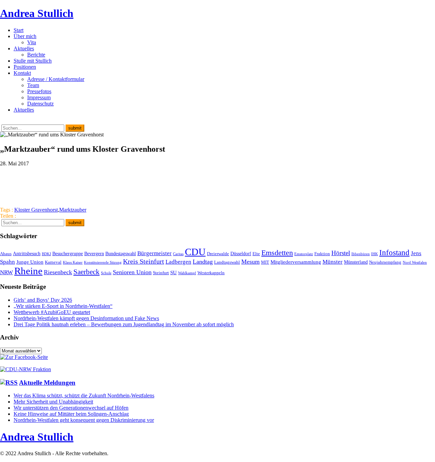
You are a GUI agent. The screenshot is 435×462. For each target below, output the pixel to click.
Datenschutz (40, 103)
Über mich (25, 36)
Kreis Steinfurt (143, 261)
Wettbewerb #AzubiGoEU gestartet (52, 312)
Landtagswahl (227, 262)
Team (33, 85)
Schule (106, 273)
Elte (256, 253)
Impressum (39, 97)
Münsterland (356, 262)
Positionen (25, 67)
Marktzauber (72, 210)
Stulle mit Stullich (33, 61)
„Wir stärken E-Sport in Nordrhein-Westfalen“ (63, 306)
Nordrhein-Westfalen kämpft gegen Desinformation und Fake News (86, 318)
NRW (6, 272)
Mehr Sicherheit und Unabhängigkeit (53, 402)
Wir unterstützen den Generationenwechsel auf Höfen (71, 408)
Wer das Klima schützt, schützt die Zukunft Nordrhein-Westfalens (84, 395)
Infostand (394, 252)
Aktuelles (24, 48)
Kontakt (22, 73)
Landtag (203, 261)
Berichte (36, 54)
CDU (195, 251)
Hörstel (340, 253)
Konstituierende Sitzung (103, 262)
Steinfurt (161, 272)
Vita (31, 42)
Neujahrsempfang (385, 262)
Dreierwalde (218, 253)
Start (18, 30)
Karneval (53, 262)
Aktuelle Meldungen (47, 382)
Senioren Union (132, 272)
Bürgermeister (154, 253)
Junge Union (30, 262)
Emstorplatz (303, 254)
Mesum (250, 261)
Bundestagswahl (120, 253)
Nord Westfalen (415, 262)
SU (173, 272)
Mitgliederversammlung (296, 262)
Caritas (178, 254)
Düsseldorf (240, 253)
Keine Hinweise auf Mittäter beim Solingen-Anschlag (71, 414)
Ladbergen (178, 262)
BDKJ (46, 254)
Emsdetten (277, 252)
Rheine (28, 270)
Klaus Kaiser (73, 262)
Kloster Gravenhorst (36, 210)
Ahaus (6, 253)
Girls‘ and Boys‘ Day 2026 (43, 300)
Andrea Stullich (36, 13)
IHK (374, 254)
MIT (265, 262)
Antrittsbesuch (26, 253)
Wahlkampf (187, 273)
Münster (333, 262)
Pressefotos (39, 91)
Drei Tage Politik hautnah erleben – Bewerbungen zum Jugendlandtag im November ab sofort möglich (124, 324)
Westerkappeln (211, 272)
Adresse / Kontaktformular (55, 79)
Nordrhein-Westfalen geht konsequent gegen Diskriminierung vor (84, 420)
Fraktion (322, 253)
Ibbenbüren (360, 254)
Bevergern (94, 253)
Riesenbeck (58, 272)
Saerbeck (86, 272)
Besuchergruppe (67, 253)
